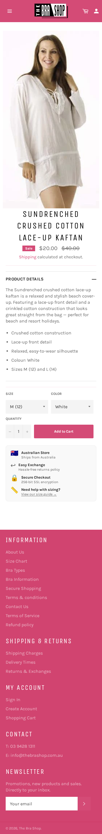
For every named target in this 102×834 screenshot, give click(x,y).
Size (9, 394)
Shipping (27, 256)
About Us (15, 552)
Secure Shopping (23, 588)
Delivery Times (20, 662)
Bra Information (22, 579)
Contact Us (17, 606)
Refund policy (19, 624)
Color (56, 394)
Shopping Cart (21, 717)
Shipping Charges (24, 653)
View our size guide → (39, 494)
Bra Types (15, 570)
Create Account (21, 708)
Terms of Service (22, 615)
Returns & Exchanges (28, 671)
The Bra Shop (30, 828)
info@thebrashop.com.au (36, 755)
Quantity (14, 419)
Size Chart (16, 561)
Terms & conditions (26, 597)
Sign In (13, 699)
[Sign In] (96, 11)
